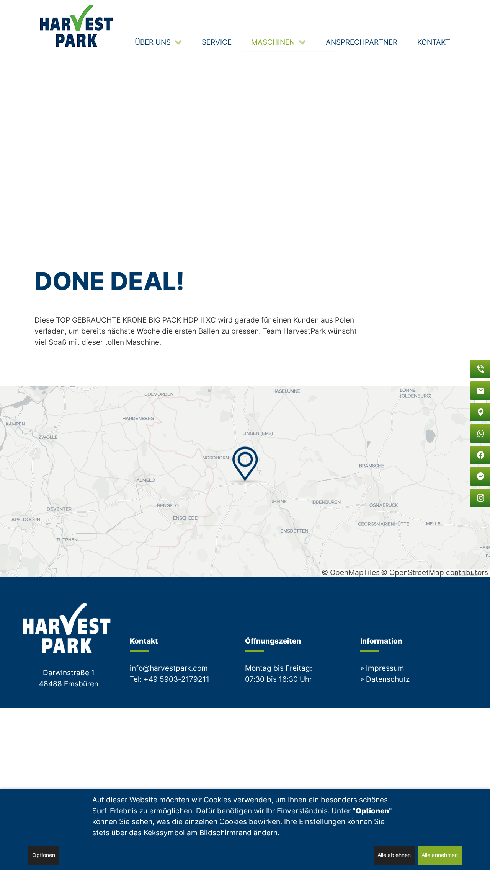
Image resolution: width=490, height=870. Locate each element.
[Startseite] (77, 25)
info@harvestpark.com (169, 668)
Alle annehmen (439, 855)
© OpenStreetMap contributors (434, 572)
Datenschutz (388, 679)
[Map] (245, 481)
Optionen (43, 855)
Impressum (385, 668)
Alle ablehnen (394, 855)
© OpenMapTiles (351, 572)
